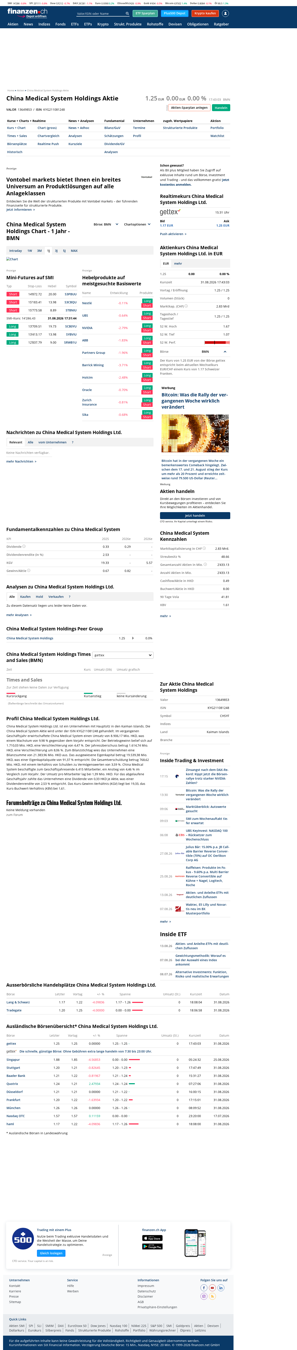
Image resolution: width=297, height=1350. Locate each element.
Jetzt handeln (195, 515)
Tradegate (14, 1010)
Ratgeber (221, 24)
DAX (75, 3)
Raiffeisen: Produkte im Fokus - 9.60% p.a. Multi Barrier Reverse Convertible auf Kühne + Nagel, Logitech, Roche (207, 876)
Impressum (146, 1286)
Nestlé (87, 303)
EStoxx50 (122, 3)
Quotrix (12, 1084)
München (13, 1108)
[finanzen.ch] (27, 11)
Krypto (103, 24)
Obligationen (198, 24)
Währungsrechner (162, 1330)
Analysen (75, 136)
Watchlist (217, 136)
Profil (137, 136)
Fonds (60, 24)
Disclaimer (145, 1296)
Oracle (87, 390)
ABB (85, 340)
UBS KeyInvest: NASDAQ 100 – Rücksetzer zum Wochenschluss (207, 835)
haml (10, 1124)
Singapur (13, 1060)
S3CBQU (71, 302)
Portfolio (217, 128)
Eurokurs (34, 1330)
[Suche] (127, 13)
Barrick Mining (93, 365)
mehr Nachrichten (19, 461)
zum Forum (14, 815)
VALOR (11, 109)
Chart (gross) (47, 128)
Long (147, 301)
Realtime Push (48, 144)
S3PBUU (71, 294)
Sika (85, 415)
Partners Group (93, 353)
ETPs (88, 24)
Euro (98, 3)
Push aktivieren (171, 234)
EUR (166, 263)
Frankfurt (13, 1100)
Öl (216, 3)
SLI (39, 1326)
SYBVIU (71, 334)
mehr (178, 263)
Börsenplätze (17, 144)
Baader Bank (16, 1076)
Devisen (175, 24)
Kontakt (14, 1286)
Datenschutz (147, 1291)
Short (147, 305)
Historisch (14, 152)
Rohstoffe (155, 24)
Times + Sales (17, 136)
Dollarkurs (16, 1330)
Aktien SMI (17, 1326)
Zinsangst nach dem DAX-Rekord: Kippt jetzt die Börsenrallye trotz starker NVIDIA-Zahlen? (207, 776)
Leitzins (200, 1330)
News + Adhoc (78, 128)
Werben (73, 1291)
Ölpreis (185, 1330)
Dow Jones (98, 1326)
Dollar (193, 3)
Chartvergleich (48, 136)
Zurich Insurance (89, 402)
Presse (14, 1296)
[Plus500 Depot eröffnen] (32, 16)
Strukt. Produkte (128, 24)
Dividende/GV (114, 144)
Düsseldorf (15, 1092)
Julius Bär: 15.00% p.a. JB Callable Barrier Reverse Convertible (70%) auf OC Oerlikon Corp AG (207, 853)
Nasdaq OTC (16, 1116)
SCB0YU (71, 326)
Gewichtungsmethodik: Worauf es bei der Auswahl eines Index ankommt (200, 960)
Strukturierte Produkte (180, 128)
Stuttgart (13, 1068)
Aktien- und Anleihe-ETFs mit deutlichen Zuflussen (207, 895)
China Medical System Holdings (30, 638)
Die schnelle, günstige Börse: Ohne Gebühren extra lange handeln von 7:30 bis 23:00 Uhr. (86, 1051)
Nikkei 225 (138, 1326)
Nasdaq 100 (118, 1326)
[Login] (225, 13)
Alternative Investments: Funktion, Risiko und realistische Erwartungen (202, 974)
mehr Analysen (17, 615)
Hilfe (70, 1286)
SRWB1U (70, 342)
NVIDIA (87, 328)
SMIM (49, 1326)
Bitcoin (169, 3)
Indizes (44, 24)
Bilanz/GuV (112, 128)
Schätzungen (113, 136)
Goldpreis (183, 1326)
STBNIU (71, 310)
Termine (139, 128)
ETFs (75, 24)
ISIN (39, 109)
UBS (85, 315)
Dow (52, 3)
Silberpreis (53, 1330)
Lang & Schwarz (18, 1002)
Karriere (15, 1291)
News (28, 24)
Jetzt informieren (19, 209)
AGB (141, 1302)
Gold (146, 3)
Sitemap (15, 1302)
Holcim (87, 377)
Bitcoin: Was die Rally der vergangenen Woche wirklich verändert (207, 794)
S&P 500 (156, 1326)
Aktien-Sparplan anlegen (189, 107)
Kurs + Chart (16, 128)
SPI (31, 3)
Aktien (13, 24)
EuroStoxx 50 (77, 1326)
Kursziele (75, 144)
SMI (10, 3)
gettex (11, 1043)
